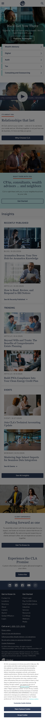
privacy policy (24, 686)
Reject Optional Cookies (22, 709)
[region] (22, 690)
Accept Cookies (23, 715)
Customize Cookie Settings (22, 703)
